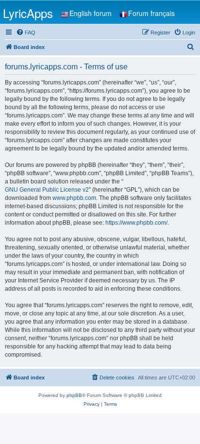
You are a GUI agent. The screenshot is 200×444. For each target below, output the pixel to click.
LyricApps (28, 12)
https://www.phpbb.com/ (136, 222)
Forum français (151, 13)
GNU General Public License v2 (47, 189)
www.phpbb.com (74, 198)
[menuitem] (25, 32)
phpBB (74, 395)
